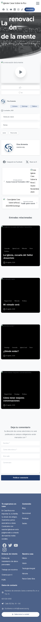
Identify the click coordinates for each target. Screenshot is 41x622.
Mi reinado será (11, 304)
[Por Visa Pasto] (4, 229)
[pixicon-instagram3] (4, 549)
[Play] (20, 72)
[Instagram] (18, 9)
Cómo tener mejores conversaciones (13, 399)
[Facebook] (3, 9)
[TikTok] (22, 9)
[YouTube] (11, 9)
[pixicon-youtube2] (16, 545)
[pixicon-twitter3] (10, 545)
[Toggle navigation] (38, 3)
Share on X (33, 162)
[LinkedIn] (15, 9)
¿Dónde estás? (11, 351)
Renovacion (13, 133)
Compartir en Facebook (14, 162)
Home (3, 44)
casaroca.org (20, 147)
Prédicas (11, 44)
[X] (7, 9)
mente (4, 133)
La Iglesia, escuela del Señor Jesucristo (18, 256)
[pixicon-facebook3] (4, 545)
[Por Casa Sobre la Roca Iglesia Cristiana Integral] (4, 281)
